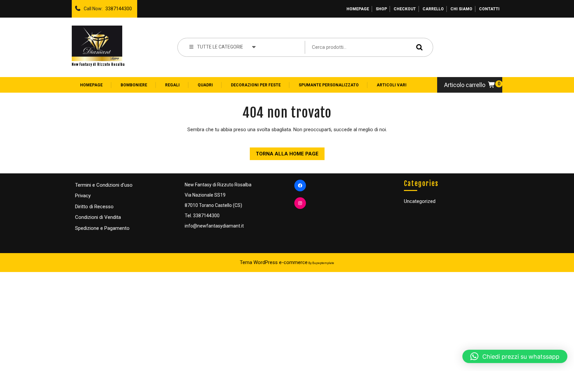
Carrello (433, 9)
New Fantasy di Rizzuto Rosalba (98, 64)
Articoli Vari (392, 85)
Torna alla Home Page (284, 152)
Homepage (357, 9)
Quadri (205, 85)
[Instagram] (300, 203)
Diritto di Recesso (94, 207)
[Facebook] (300, 185)
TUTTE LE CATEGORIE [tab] (220, 46)
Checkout (405, 9)
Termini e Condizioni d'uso (104, 185)
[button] (514, 356)
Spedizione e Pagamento (102, 228)
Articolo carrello (464, 84)
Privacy (83, 196)
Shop (381, 9)
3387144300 (117, 7)
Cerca (418, 47)
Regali (172, 85)
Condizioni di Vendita (98, 217)
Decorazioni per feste (256, 85)
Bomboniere (134, 85)
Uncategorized (419, 201)
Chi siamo (461, 9)
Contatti (489, 9)
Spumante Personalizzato (329, 85)
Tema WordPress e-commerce (274, 262)
